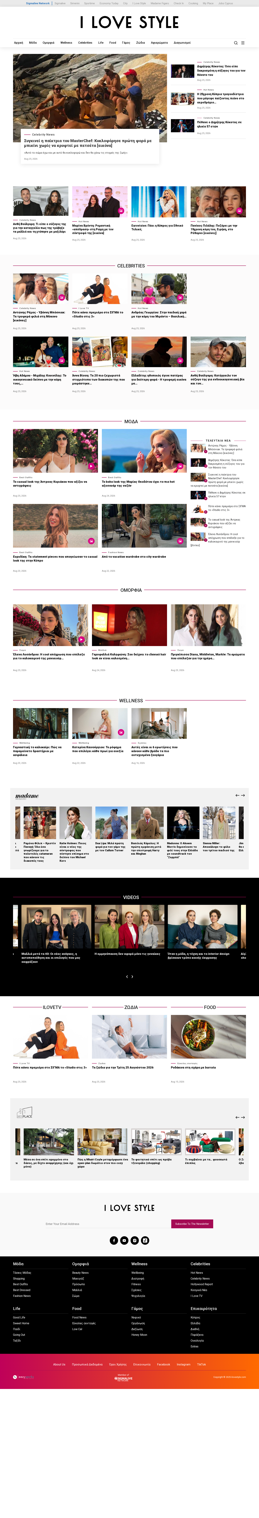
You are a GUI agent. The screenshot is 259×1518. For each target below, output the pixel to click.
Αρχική (18, 42)
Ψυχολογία (138, 1296)
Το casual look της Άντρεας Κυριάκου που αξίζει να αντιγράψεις (50, 483)
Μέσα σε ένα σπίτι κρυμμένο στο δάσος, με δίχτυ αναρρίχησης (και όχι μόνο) (48, 1163)
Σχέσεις (142, 743)
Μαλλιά (102, 650)
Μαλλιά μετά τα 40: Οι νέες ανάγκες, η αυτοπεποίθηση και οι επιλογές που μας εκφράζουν (50, 957)
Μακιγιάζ (78, 1278)
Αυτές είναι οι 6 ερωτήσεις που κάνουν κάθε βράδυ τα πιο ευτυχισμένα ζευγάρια (154, 751)
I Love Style (139, 3)
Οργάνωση (138, 1323)
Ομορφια (131, 590)
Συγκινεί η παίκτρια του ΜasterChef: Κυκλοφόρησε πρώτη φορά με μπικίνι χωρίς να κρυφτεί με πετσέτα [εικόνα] (88, 143)
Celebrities (85, 42)
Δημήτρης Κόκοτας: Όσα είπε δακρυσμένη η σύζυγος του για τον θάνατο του (221, 71)
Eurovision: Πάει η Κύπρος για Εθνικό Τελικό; (157, 227)
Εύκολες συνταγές (187, 1063)
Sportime (89, 3)
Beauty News (80, 1272)
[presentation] (237, 795)
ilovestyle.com (238, 1377)
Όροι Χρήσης (118, 1364)
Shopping (19, 1278)
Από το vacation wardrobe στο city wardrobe (134, 556)
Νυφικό (136, 1317)
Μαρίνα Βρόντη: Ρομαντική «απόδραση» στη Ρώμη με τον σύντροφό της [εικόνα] (92, 229)
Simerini (74, 3)
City (125, 3)
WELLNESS (131, 700)
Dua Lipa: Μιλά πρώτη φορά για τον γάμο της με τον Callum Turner (110, 847)
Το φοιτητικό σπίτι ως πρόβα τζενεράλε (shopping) (151, 1161)
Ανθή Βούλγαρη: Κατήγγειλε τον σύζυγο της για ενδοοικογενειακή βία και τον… (217, 379)
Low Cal (77, 1329)
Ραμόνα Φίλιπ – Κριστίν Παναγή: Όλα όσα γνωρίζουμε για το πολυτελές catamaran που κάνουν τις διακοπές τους (40, 852)
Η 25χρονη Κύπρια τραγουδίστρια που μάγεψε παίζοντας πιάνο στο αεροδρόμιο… (220, 98)
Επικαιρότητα (204, 1308)
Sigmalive (60, 3)
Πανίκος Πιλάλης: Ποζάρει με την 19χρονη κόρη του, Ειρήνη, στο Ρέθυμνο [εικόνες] (214, 229)
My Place (208, 3)
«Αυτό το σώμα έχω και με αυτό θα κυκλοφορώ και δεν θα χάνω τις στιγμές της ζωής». (76, 152)
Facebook (163, 1364)
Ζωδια (131, 1007)
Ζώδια (140, 42)
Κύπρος (195, 1317)
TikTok (201, 1364)
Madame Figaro (160, 3)
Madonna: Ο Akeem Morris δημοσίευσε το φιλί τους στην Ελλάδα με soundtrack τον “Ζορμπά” (182, 850)
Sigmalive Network (38, 3)
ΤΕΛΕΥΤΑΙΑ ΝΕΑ (218, 440)
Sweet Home (21, 1323)
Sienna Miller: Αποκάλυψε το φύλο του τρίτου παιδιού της (219, 847)
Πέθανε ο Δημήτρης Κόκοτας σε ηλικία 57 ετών (219, 124)
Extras (194, 1346)
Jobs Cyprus (225, 3)
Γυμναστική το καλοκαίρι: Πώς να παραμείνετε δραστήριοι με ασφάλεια (37, 751)
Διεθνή (195, 1329)
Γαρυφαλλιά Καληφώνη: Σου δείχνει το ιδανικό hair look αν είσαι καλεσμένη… (129, 656)
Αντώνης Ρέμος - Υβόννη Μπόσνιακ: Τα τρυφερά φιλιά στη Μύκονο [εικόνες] (39, 316)
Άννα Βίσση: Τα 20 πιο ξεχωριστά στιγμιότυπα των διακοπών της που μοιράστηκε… (98, 379)
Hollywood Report (202, 1284)
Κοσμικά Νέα (199, 1290)
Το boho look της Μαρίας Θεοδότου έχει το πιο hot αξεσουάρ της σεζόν (138, 483)
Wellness (66, 42)
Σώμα (22, 650)
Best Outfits (25, 477)
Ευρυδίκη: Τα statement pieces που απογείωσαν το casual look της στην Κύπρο (55, 558)
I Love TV (84, 308)
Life (100, 42)
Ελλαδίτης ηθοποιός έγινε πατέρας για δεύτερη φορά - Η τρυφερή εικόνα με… (158, 379)
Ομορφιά (48, 42)
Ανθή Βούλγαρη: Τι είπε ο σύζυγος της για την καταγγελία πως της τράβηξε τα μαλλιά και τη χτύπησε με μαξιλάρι (39, 227)
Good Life (19, 1317)
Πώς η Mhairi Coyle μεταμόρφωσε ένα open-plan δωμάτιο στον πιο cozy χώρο (103, 1163)
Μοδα (131, 421)
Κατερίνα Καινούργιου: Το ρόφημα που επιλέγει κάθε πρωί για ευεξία (97, 749)
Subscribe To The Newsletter (192, 1223)
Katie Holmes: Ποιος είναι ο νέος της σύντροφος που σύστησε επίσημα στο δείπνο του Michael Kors (74, 852)
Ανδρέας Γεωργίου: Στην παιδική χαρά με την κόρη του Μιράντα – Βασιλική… (158, 314)
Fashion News (116, 552)
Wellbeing (24, 743)
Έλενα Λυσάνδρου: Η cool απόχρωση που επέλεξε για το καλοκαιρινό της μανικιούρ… (49, 656)
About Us (59, 1364)
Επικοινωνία (141, 1364)
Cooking (193, 3)
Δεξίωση (137, 1329)
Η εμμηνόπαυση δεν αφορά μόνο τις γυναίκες (127, 954)
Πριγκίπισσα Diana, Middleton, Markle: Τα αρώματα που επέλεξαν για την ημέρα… (208, 656)
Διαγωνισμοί (182, 42)
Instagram (183, 1364)
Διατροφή (137, 1278)
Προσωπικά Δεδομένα (87, 1364)
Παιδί (16, 1329)
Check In (179, 3)
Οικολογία (197, 1340)
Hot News (209, 90)
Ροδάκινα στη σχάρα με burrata (193, 1067)
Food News (79, 1317)
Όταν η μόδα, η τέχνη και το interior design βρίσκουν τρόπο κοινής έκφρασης (198, 955)
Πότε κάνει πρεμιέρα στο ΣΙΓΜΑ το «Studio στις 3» (97, 314)
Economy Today (109, 3)
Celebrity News (43, 134)
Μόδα (33, 42)
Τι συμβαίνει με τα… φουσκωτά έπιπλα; (206, 1161)
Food (112, 42)
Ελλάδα (195, 1323)
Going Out (19, 1334)
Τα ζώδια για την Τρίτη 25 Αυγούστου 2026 (122, 1067)
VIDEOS (131, 897)
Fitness (136, 1284)
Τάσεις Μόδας (22, 1272)
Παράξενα (197, 1334)
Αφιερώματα (159, 42)
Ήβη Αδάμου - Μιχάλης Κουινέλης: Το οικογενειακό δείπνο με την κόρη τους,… (39, 379)
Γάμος (126, 42)
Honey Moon (139, 1334)
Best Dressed (21, 1290)
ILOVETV (52, 1007)
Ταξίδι (17, 1340)
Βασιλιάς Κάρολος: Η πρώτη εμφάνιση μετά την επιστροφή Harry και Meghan (146, 848)
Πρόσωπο (78, 1284)
